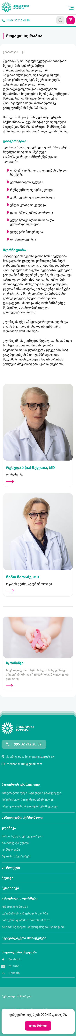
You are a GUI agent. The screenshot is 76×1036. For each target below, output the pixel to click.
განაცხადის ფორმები (20, 898)
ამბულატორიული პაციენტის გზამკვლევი (31, 793)
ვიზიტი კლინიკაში (15, 906)
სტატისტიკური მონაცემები (24, 938)
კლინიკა (9, 828)
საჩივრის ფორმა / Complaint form (26, 920)
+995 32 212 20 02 (27, 744)
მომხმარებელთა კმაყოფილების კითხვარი (33, 927)
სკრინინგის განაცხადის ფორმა (25, 913)
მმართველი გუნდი (15, 843)
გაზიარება (10, 52)
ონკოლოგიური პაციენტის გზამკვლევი (29, 806)
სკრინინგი (10, 888)
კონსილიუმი (11, 849)
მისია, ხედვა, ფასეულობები (22, 836)
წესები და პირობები (16, 996)
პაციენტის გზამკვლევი (21, 784)
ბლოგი (7, 878)
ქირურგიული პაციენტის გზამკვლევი (28, 799)
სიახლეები (11, 867)
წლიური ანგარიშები (16, 856)
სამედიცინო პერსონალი (22, 817)
